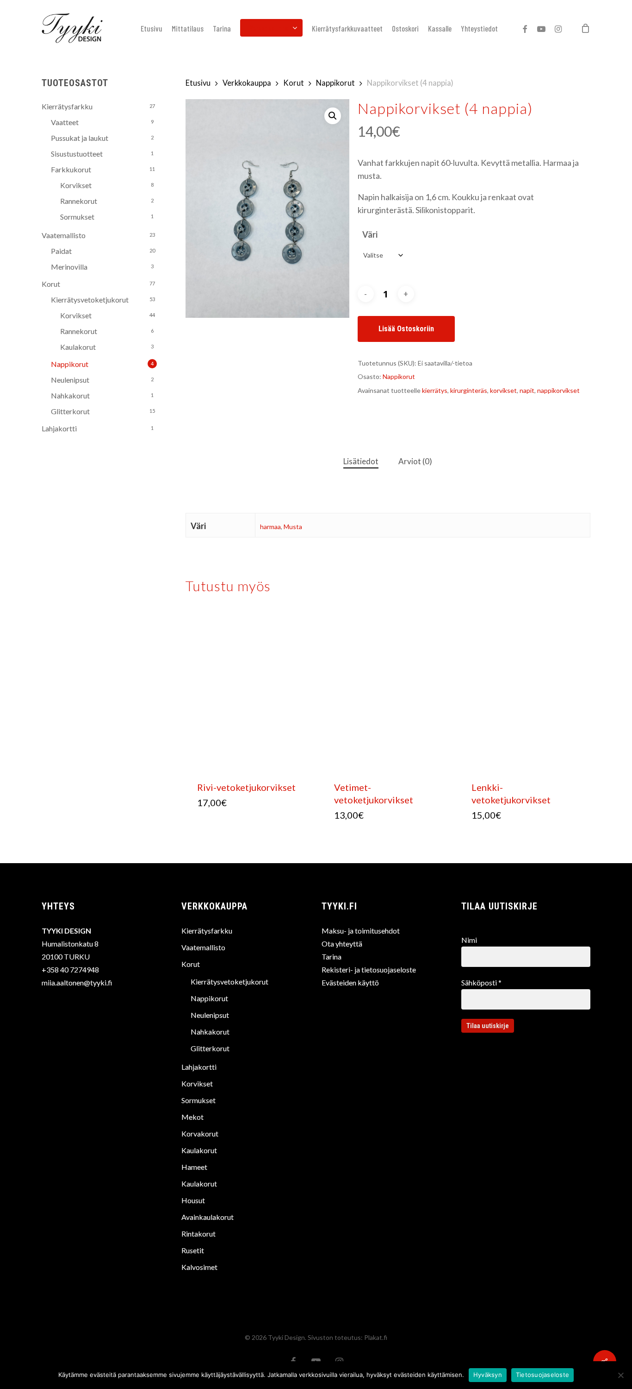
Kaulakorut (78, 346)
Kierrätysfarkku (67, 106)
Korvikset (76, 185)
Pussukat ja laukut (79, 137)
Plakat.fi (375, 1337)
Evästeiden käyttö (350, 982)
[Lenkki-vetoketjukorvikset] (526, 691)
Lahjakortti (59, 428)
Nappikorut (69, 364)
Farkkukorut (71, 169)
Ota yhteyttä (342, 943)
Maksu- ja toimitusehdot (361, 930)
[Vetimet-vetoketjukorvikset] (388, 691)
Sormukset (77, 216)
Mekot (192, 1116)
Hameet (194, 1166)
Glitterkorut (70, 411)
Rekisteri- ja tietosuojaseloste (369, 969)
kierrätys (434, 390)
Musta (293, 526)
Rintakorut (198, 1233)
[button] (332, 115)
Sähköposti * (481, 982)
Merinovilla (69, 266)
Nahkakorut (70, 395)
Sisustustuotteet (77, 153)
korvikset (503, 390)
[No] (620, 1375)
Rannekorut (78, 200)
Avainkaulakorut (207, 1216)
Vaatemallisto (64, 235)
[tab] (361, 461)
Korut (51, 283)
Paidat (61, 250)
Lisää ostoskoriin (406, 328)
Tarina (331, 956)
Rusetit (192, 1250)
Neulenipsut (70, 379)
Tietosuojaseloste (542, 1374)
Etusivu (198, 83)
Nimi (469, 939)
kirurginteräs (468, 390)
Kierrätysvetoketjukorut (90, 299)
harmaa (270, 526)
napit (527, 390)
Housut (193, 1200)
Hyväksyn (487, 1374)
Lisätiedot (360, 461)
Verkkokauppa (247, 83)
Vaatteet (65, 122)
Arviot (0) (415, 461)
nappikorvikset (558, 390)
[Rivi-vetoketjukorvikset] (251, 691)
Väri (370, 234)
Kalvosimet (199, 1267)
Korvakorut (199, 1133)
